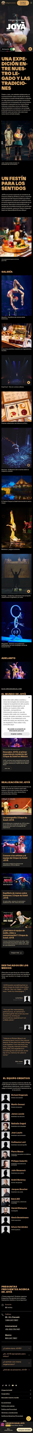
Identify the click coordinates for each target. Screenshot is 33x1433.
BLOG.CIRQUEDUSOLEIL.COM (11, 689)
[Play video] (28, 382)
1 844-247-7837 (11, 1320)
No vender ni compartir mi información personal (16, 729)
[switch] (12, 49)
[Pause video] (28, 465)
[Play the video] (16, 670)
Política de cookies (7, 1406)
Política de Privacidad (9, 1409)
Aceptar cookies (16, 734)
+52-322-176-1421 (12, 1329)
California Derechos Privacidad (12, 1416)
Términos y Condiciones (9, 1413)
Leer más (7, 768)
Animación (5, 49)
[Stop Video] (30, 49)
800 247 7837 (11, 1338)
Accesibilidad (6, 1403)
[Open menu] (31, 3)
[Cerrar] (29, 697)
